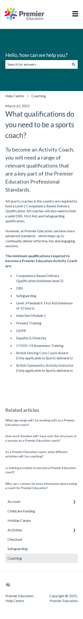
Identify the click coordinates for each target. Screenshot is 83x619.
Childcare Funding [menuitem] (21, 511)
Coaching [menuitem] (15, 558)
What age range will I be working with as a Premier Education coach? (40, 422)
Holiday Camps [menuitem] (19, 520)
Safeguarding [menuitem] (18, 548)
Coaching (38, 96)
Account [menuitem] (14, 501)
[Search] (73, 64)
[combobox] (37, 64)
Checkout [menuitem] (15, 539)
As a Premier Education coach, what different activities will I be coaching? (36, 454)
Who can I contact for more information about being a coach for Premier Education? (41, 486)
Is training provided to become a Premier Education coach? (40, 470)
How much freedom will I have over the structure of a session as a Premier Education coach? (40, 438)
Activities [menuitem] (15, 530)
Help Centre (14, 96)
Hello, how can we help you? (36, 55)
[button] (74, 501)
